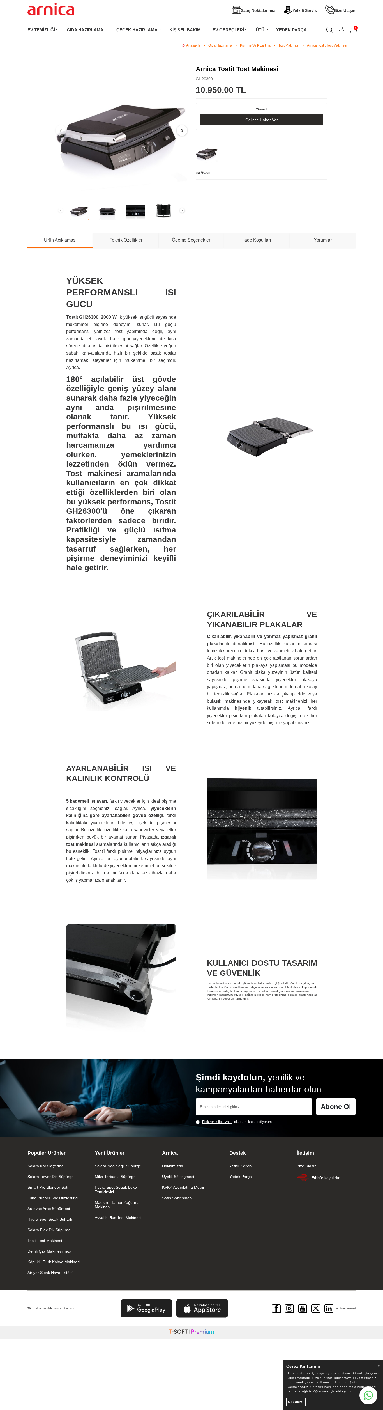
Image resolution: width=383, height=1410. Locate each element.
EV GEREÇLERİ (228, 29)
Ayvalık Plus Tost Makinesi (118, 1217)
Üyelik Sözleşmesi (178, 1176)
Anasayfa (193, 45)
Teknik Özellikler (126, 240)
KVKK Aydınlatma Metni (183, 1187)
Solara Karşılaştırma (45, 1166)
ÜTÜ (260, 29)
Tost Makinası (288, 45)
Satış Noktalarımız (258, 10)
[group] (121, 130)
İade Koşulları (257, 240)
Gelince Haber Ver (261, 120)
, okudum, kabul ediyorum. (237, 1122)
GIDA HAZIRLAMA (85, 29)
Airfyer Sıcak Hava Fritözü (50, 1272)
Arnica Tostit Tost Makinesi (327, 45)
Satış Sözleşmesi (177, 1198)
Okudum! (296, 1402)
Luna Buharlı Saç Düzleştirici (52, 1198)
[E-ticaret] (191, 1332)
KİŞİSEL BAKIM (185, 29)
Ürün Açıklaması (60, 240)
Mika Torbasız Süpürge (115, 1176)
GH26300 (204, 79)
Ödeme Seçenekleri (191, 240)
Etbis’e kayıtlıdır (326, 1177)
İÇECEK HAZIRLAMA (136, 29)
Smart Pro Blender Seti (47, 1187)
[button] (61, 130)
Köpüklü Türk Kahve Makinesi (53, 1262)
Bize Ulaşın (345, 10)
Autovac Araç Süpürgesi (48, 1208)
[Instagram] (289, 1308)
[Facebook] (276, 1308)
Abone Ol (336, 1106)
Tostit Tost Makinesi (44, 1240)
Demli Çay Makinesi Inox (49, 1251)
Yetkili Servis (304, 10)
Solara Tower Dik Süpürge (50, 1176)
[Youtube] (302, 1308)
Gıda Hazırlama (220, 45)
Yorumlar (323, 240)
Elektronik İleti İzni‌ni (217, 1122)
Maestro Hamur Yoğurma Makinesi (117, 1204)
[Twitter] (315, 1308)
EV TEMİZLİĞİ (41, 29)
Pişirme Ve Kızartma (255, 45)
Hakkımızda (172, 1166)
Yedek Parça (240, 1176)
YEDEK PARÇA (291, 29)
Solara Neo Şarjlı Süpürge (118, 1166)
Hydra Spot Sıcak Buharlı (49, 1219)
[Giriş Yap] (341, 30)
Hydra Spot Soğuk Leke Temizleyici (116, 1189)
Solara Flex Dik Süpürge (49, 1230)
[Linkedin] (328, 1308)
